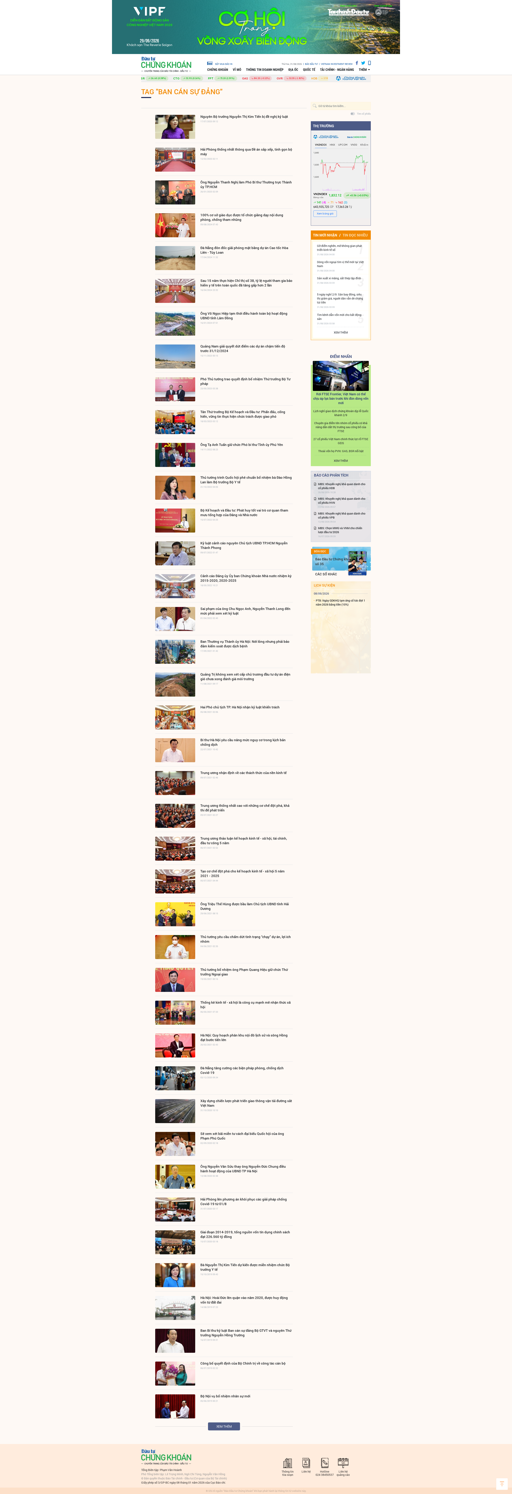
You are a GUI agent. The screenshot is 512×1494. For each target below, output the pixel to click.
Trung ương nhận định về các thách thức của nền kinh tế (243, 772)
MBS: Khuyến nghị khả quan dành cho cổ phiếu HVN (341, 501)
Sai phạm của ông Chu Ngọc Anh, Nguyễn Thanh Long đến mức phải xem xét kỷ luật (245, 611)
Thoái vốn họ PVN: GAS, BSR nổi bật (341, 451)
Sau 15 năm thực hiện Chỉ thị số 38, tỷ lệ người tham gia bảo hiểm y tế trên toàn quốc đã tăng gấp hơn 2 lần (246, 282)
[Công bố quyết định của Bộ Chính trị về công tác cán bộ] (175, 1374)
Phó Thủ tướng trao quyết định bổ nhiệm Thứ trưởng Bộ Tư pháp (245, 381)
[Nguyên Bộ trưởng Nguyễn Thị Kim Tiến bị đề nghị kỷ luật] (175, 127)
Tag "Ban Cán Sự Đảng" (181, 91)
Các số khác (326, 574)
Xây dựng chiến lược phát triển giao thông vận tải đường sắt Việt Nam (246, 1103)
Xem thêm (224, 1426)
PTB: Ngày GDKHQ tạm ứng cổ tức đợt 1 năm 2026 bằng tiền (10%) (340, 602)
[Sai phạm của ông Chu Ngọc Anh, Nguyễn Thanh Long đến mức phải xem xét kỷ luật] (175, 619)
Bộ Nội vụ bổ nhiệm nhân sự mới (225, 1396)
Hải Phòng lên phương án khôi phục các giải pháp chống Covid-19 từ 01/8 (243, 1201)
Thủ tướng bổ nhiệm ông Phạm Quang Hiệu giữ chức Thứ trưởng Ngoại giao (244, 971)
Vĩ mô (237, 70)
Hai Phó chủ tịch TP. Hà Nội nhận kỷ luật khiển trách (240, 707)
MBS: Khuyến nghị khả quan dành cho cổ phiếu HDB (341, 486)
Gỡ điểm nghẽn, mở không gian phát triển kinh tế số (339, 248)
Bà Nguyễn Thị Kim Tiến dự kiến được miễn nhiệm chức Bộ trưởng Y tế (245, 1267)
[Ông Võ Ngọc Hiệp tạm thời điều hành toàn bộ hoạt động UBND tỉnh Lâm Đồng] (175, 324)
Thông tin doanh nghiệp (265, 70)
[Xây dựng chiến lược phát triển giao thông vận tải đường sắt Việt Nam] (175, 1111)
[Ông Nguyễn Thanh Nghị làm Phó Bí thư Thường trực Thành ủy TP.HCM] (175, 192)
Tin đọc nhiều (355, 235)
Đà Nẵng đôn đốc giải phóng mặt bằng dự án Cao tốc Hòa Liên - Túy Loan (244, 250)
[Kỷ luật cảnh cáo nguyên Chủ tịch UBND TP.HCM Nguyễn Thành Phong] (175, 553)
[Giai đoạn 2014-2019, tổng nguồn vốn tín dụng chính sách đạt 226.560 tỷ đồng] (175, 1242)
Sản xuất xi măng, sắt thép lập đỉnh (339, 278)
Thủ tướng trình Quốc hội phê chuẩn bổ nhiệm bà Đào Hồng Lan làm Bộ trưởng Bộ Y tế (246, 479)
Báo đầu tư (311, 64)
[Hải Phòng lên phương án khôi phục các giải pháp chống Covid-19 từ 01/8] (175, 1210)
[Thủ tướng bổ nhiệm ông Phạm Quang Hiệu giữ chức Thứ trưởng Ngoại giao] (175, 980)
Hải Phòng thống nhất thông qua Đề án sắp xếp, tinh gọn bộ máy (246, 151)
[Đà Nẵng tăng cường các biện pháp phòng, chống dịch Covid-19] (175, 1078)
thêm (363, 70)
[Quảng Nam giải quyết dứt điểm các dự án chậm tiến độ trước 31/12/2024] (175, 356)
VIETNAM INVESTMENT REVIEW (337, 64)
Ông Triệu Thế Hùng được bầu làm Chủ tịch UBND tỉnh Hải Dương (244, 906)
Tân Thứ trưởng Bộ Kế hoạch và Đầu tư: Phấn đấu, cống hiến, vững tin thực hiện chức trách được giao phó (242, 414)
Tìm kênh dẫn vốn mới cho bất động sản (339, 317)
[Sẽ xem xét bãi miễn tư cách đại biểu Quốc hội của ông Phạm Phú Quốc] (175, 1144)
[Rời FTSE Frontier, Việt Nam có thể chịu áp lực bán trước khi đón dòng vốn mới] (341, 376)
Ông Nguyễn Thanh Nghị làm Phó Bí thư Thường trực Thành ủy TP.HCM (246, 184)
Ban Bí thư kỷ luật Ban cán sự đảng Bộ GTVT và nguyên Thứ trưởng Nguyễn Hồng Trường (245, 1332)
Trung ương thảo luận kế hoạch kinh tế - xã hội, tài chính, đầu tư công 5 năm (243, 840)
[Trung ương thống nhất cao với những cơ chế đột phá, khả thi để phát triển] (175, 816)
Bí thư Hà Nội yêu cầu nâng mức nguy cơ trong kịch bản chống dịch (243, 742)
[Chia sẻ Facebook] (355, 63)
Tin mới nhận (325, 235)
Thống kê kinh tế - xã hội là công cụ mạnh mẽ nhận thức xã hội (245, 1004)
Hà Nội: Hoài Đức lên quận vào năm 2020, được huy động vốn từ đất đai (244, 1300)
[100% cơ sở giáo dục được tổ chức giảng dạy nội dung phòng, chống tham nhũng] (175, 225)
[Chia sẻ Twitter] (361, 63)
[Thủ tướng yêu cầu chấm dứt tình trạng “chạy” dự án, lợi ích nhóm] (175, 947)
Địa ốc (293, 70)
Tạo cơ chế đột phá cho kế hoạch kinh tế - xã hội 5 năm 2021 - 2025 (242, 873)
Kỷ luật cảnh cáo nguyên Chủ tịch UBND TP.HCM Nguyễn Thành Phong (244, 545)
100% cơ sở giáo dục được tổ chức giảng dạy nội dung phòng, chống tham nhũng (241, 217)
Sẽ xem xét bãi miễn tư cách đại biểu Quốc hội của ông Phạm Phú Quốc (242, 1136)
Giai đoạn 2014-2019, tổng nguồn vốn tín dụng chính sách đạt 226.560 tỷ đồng (245, 1234)
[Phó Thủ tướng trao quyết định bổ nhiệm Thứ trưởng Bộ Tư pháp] (175, 389)
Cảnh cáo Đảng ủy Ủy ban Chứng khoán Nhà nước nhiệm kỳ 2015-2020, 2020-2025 (246, 578)
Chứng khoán (217, 70)
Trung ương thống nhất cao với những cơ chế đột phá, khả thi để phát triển (244, 807)
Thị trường (323, 125)
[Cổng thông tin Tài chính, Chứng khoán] (166, 64)
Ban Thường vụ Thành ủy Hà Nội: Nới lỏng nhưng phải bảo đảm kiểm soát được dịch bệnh (244, 643)
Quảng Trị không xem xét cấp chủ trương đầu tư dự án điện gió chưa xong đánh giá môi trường (245, 676)
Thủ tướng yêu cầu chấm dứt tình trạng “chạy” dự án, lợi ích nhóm (245, 939)
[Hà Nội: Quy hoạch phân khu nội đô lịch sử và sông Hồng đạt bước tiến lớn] (175, 1045)
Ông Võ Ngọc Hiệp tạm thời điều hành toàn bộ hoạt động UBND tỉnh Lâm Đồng (243, 315)
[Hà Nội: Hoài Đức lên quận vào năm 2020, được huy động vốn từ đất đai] (175, 1308)
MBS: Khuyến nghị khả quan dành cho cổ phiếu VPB (341, 515)
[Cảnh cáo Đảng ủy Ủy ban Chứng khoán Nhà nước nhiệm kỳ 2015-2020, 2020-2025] (175, 586)
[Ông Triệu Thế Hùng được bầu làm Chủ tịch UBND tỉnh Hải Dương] (175, 914)
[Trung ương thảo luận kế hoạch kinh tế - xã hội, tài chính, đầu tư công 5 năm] (175, 849)
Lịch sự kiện (324, 585)
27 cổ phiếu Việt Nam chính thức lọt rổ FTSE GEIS (340, 441)
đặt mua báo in (223, 63)
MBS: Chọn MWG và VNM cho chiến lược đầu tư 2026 (340, 530)
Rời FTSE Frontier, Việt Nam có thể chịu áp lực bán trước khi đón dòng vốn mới (340, 398)
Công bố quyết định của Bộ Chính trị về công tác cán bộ (243, 1363)
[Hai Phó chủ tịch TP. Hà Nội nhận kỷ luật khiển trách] (175, 717)
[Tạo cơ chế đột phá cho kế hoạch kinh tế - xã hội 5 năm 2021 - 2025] (175, 881)
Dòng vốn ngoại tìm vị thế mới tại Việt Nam (340, 264)
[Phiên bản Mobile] (368, 63)
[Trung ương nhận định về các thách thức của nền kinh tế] (175, 783)
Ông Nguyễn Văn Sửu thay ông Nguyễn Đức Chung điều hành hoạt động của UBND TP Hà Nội (243, 1168)
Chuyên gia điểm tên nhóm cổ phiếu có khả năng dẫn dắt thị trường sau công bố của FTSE (340, 427)
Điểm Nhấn (341, 356)
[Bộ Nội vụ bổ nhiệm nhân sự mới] (175, 1406)
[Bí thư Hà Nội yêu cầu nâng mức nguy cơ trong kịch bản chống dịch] (175, 750)
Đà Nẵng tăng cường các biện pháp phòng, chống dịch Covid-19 (242, 1070)
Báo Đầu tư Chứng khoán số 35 (334, 561)
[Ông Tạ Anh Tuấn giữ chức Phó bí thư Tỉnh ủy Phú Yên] (175, 455)
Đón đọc (320, 551)
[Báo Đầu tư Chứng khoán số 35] (357, 563)
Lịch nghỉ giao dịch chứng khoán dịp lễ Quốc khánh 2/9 (340, 413)
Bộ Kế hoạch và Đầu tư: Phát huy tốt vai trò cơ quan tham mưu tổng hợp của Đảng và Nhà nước (244, 512)
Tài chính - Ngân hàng (337, 70)
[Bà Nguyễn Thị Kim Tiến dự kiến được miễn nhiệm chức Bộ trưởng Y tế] (175, 1275)
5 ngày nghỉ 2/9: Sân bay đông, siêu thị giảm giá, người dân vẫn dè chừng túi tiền (340, 298)
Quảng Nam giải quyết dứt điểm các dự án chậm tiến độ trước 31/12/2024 (242, 348)
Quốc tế (309, 70)
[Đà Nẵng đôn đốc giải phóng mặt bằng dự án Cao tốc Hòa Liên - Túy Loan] (175, 258)
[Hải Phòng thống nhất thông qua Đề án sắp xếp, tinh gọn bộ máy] (175, 160)
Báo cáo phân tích (331, 475)
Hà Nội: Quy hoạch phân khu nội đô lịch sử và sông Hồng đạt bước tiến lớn (244, 1037)
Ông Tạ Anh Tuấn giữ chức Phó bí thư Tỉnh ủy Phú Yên (241, 444)
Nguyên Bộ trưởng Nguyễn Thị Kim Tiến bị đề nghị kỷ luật (244, 116)
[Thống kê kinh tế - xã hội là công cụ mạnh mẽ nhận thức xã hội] (175, 1013)
